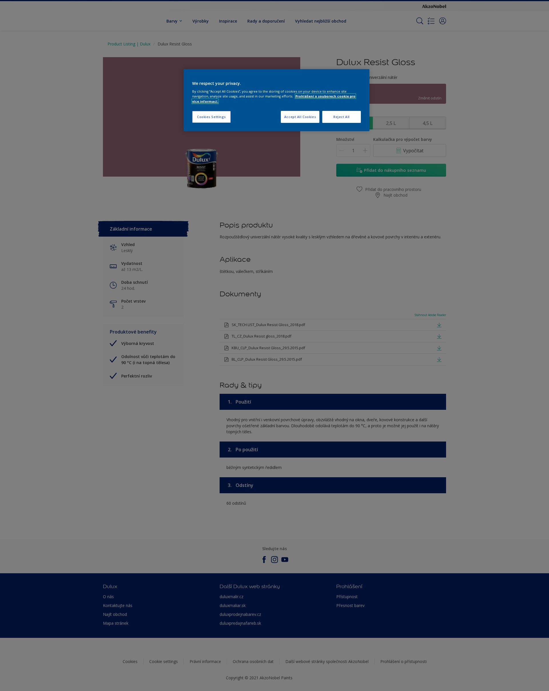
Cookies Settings (211, 117)
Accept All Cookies (300, 117)
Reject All (341, 117)
